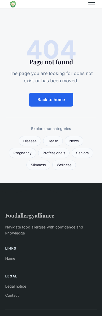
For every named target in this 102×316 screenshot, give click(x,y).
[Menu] (91, 4)
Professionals (54, 153)
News (74, 141)
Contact (12, 295)
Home (10, 258)
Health (53, 141)
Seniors (82, 153)
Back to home (51, 99)
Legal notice (15, 286)
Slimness (38, 165)
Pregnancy (22, 153)
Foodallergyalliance (29, 215)
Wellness (64, 165)
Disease (30, 141)
